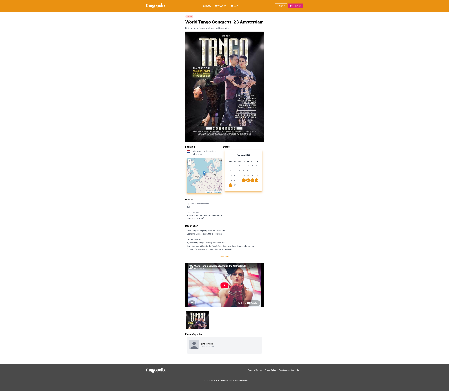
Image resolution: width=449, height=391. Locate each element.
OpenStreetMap (216, 192)
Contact (300, 370)
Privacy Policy (270, 370)
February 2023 (243, 155)
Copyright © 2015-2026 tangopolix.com (216, 380)
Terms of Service (255, 370)
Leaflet (208, 192)
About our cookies (286, 370)
